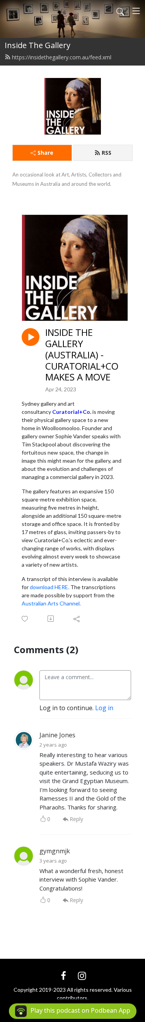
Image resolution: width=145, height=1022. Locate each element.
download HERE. (49, 587)
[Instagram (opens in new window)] (82, 975)
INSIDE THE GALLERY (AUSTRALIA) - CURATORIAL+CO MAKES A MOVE (81, 355)
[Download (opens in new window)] (51, 619)
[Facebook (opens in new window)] (63, 975)
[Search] (120, 11)
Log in (104, 708)
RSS (106, 152)
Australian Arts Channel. (51, 603)
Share (45, 152)
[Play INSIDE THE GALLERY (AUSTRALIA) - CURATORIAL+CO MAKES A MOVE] (30, 337)
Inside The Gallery (37, 45)
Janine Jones (57, 735)
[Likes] (25, 619)
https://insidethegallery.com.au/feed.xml (61, 57)
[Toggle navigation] (136, 10)
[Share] (77, 618)
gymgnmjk (54, 851)
